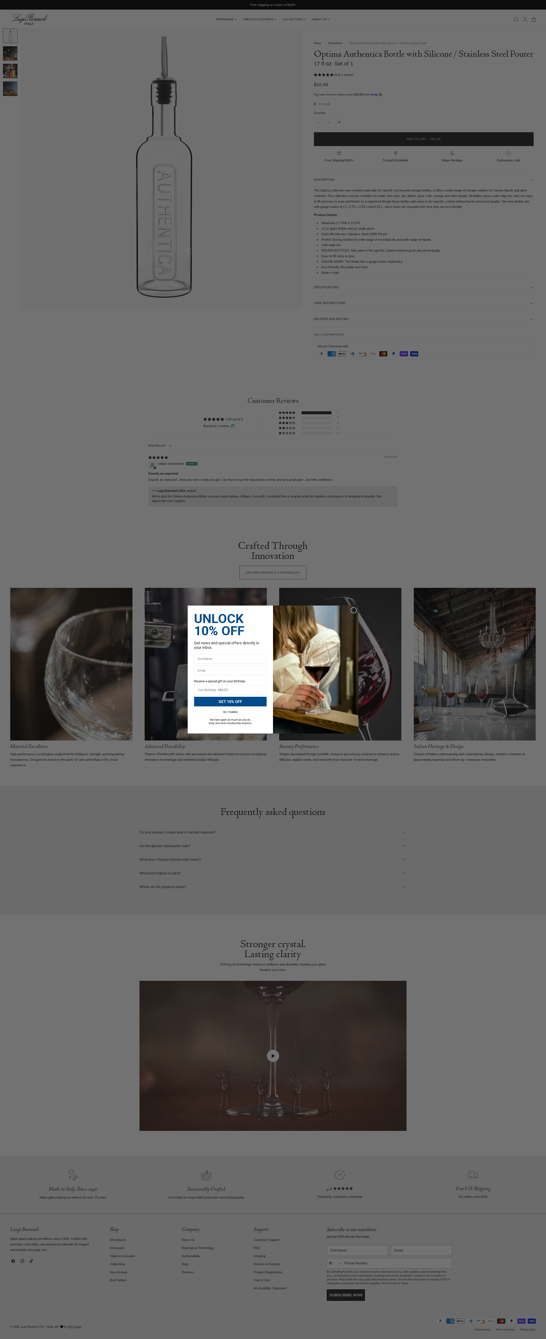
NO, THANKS (230, 712)
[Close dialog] (353, 610)
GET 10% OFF (230, 701)
